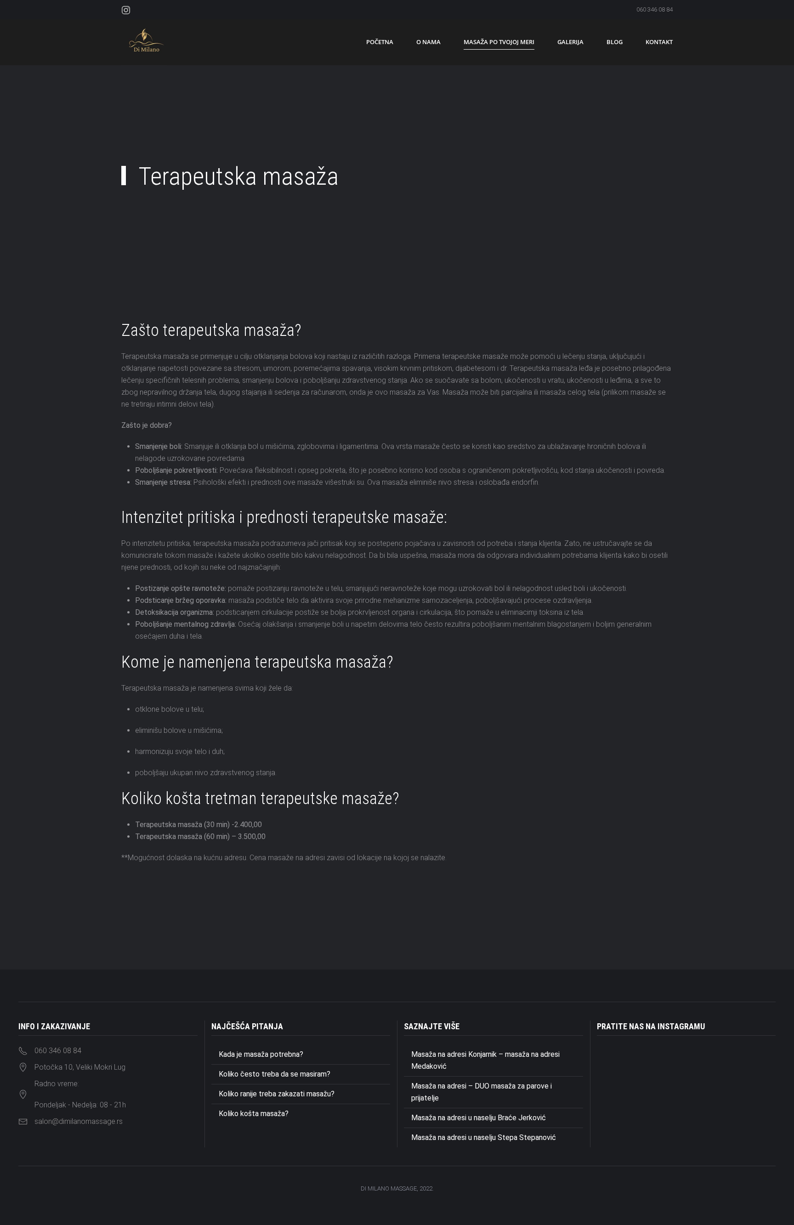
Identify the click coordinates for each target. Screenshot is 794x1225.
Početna (379, 42)
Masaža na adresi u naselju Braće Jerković (478, 1117)
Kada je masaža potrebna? (261, 1054)
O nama (428, 42)
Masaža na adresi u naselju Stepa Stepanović (483, 1137)
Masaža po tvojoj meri (499, 42)
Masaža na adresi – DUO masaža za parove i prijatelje (481, 1092)
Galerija (570, 42)
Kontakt (659, 42)
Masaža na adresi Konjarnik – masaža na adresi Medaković (485, 1060)
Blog (615, 42)
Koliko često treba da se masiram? (274, 1074)
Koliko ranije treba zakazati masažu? (277, 1093)
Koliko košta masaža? (254, 1113)
